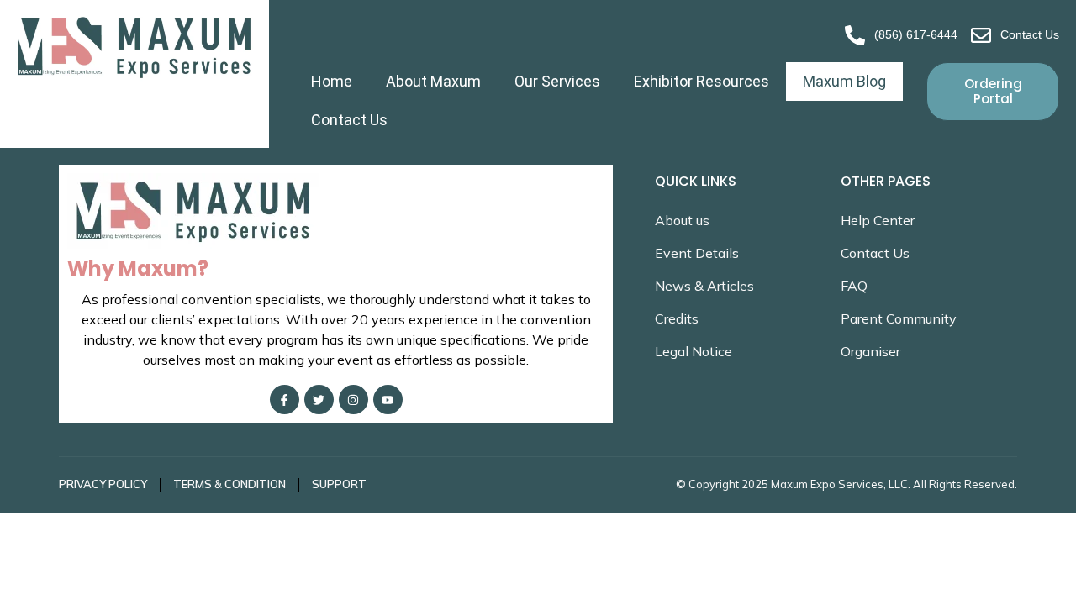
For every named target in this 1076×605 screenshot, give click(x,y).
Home (331, 81)
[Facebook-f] (284, 399)
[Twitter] (319, 399)
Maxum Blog (844, 81)
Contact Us (349, 120)
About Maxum (433, 81)
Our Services (557, 81)
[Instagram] (353, 399)
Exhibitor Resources (701, 81)
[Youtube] (388, 399)
